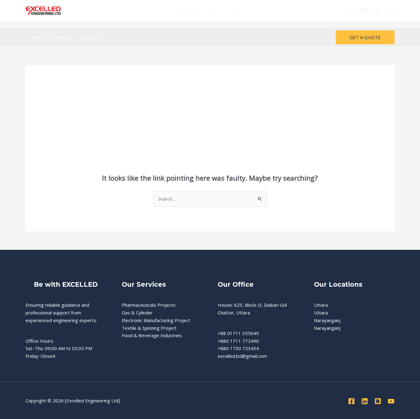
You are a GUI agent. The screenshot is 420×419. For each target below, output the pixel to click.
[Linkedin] (377, 11)
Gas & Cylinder (137, 312)
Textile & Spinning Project (149, 328)
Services (61, 37)
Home (36, 37)
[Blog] (390, 11)
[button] (365, 37)
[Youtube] (363, 11)
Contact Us (91, 37)
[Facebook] (350, 11)
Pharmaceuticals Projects (149, 305)
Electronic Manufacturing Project (156, 320)
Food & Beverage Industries (152, 335)
